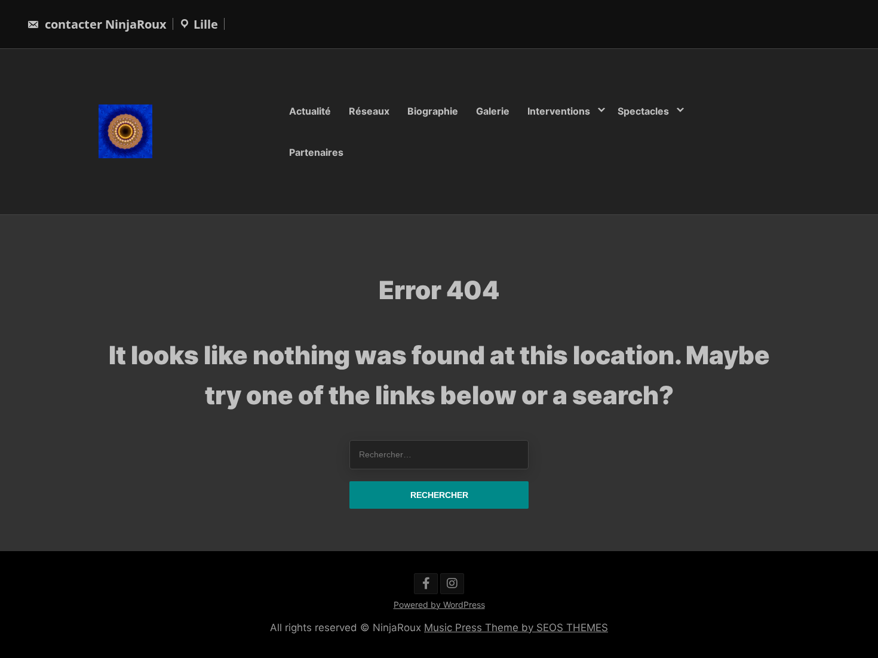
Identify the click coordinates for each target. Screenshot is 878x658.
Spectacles (643, 111)
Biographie (432, 111)
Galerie (492, 111)
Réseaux (369, 111)
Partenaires (316, 152)
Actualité (310, 111)
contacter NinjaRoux (104, 24)
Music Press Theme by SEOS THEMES (516, 628)
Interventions (558, 111)
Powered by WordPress (439, 604)
